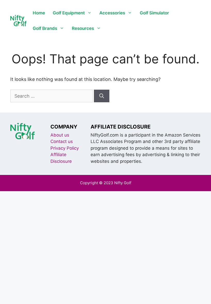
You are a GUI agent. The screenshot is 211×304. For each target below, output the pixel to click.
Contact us (61, 141)
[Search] (101, 96)
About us (59, 135)
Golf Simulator (154, 12)
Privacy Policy (64, 148)
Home (39, 12)
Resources (83, 28)
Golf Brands (45, 28)
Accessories (112, 12)
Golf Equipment (69, 12)
